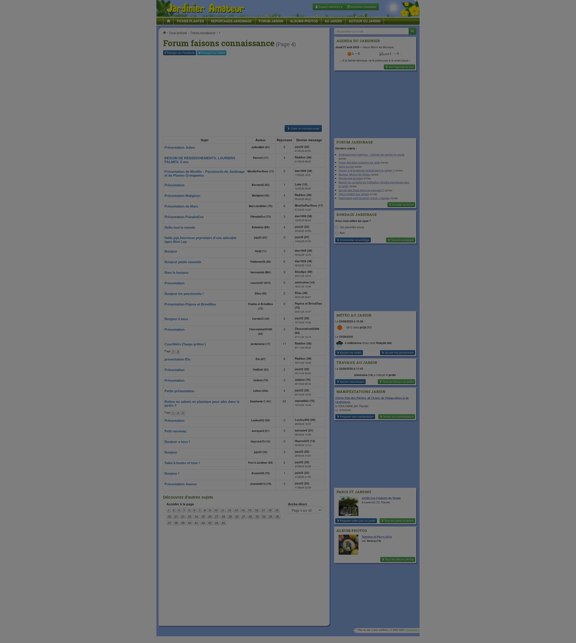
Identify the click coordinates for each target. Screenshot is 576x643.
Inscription (254, 72)
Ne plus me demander (337, 125)
